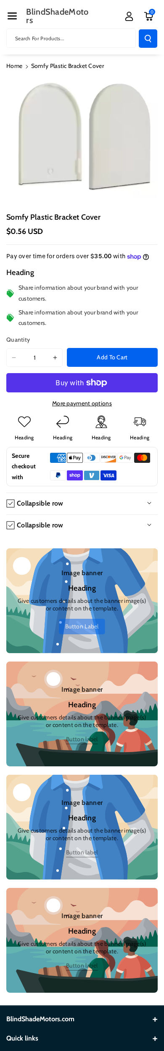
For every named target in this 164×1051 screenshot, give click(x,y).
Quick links (22, 1038)
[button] (12, 16)
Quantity (18, 339)
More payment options (82, 403)
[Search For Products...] (148, 38)
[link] (82, 626)
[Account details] (129, 16)
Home (14, 66)
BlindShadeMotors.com (40, 1019)
